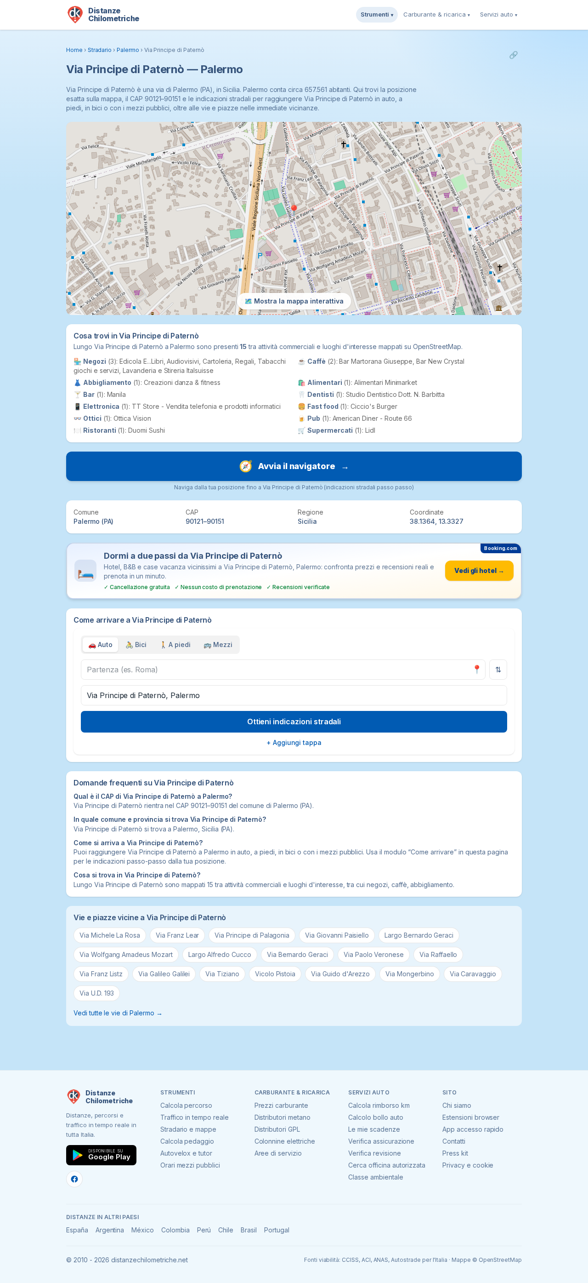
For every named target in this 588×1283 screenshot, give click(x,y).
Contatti (453, 1141)
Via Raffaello (438, 954)
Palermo (128, 49)
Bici (136, 644)
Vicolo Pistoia (275, 974)
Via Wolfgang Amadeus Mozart (126, 954)
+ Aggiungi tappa (294, 742)
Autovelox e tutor (186, 1153)
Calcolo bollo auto (375, 1117)
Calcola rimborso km (378, 1105)
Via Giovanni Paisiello (337, 935)
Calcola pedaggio (187, 1141)
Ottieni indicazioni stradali (294, 721)
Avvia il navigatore (294, 466)
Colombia (175, 1230)
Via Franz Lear (177, 935)
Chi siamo (456, 1105)
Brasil (249, 1230)
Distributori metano (282, 1117)
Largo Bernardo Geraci (418, 935)
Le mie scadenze (374, 1129)
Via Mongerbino (409, 974)
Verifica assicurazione (381, 1141)
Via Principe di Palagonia (252, 935)
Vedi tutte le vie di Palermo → (118, 1013)
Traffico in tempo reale (194, 1117)
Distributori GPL (277, 1129)
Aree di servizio (278, 1153)
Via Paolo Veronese (374, 954)
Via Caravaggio (473, 974)
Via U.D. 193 (96, 993)
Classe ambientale (375, 1177)
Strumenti (377, 14)
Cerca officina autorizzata (386, 1165)
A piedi (175, 644)
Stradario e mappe (188, 1129)
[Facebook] (74, 1179)
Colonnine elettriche (284, 1141)
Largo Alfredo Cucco (219, 954)
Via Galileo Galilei (164, 974)
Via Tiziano (222, 974)
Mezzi (218, 644)
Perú (204, 1230)
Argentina (110, 1230)
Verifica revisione (374, 1153)
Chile (225, 1230)
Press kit (455, 1153)
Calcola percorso (186, 1105)
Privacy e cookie (467, 1165)
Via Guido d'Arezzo (340, 974)
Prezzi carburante (281, 1105)
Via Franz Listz (101, 974)
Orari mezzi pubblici (190, 1165)
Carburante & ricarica (436, 14)
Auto (100, 644)
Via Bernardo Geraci (297, 954)
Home (74, 49)
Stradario (100, 49)
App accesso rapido (472, 1129)
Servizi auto (498, 14)
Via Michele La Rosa (109, 935)
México (142, 1230)
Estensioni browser (470, 1117)
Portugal (276, 1230)
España (77, 1230)
